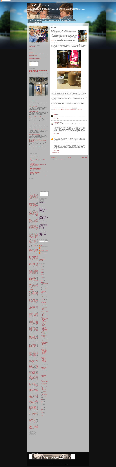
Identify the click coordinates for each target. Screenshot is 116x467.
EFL (37, 229)
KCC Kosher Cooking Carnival (35, 22)
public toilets (32, 420)
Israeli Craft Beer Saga (33, 100)
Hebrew (34, 245)
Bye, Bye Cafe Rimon (33, 106)
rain (34, 422)
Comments (32, 64)
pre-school (36, 416)
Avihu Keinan (35, 211)
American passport (32, 204)
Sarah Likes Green (44, 253)
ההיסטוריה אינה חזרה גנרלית (35, 169)
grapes (36, 390)
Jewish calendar (32, 278)
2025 (42, 266)
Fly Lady (36, 236)
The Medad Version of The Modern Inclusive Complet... (44, 372)
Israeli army (34, 257)
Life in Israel (32, 158)
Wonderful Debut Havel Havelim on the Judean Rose (44, 339)
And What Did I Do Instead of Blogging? (44, 347)
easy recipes (32, 372)
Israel (30, 249)
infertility (34, 395)
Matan (34, 299)
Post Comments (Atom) (60, 159)
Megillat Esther (33, 301)
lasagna (30, 408)
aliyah (30, 316)
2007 (42, 410)
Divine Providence (33, 228)
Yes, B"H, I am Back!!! (44, 355)
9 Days (35, 196)
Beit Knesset (33, 215)
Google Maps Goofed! (44, 368)
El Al (33, 232)
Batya (55, 136)
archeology (31, 320)
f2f (35, 378)
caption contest (32, 335)
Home (30, 20)
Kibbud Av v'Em (35, 285)
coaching (33, 351)
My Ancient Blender (43, 376)
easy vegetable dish (33, 373)
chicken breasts (32, 345)
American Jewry (34, 202)
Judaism (30, 284)
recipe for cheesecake (32, 425)
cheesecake (34, 344)
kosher (32, 402)
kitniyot (36, 401)
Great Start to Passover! (44, 379)
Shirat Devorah (33, 154)
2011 (42, 404)
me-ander (33, 414)
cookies (30, 355)
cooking (34, 355)
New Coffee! (43, 302)
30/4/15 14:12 (56, 118)
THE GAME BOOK (33, 173)
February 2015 (44, 394)
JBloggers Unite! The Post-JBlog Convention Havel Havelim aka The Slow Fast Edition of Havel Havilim (37, 140)
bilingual (30, 329)
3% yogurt (36, 195)
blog (31, 330)
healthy (30, 394)
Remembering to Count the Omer (44, 343)
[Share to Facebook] (75, 108)
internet (30, 396)
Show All (47, 175)
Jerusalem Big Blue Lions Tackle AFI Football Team (33, 263)
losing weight (33, 410)
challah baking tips (33, 343)
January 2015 (44, 396)
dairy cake (32, 360)
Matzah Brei (35, 300)
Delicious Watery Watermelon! (44, 312)
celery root (32, 340)
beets (35, 328)
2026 (42, 264)
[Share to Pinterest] (76, 108)
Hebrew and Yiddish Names (34, 123)
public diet (33, 419)
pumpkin (30, 421)
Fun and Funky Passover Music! (44, 384)
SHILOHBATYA (32, 46)
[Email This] (72, 108)
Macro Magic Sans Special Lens (44, 305)
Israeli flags (31, 258)
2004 (42, 415)
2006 (42, 412)
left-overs (34, 408)
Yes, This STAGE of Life (35, 172)
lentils (30, 409)
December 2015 (45, 283)
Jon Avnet (34, 283)
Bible (30, 219)
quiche (35, 421)
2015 (42, 282)
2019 (42, 275)
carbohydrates (31, 337)
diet (72, 109)
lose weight (35, 409)
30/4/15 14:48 (56, 133)
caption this (32, 336)
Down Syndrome (31, 229)
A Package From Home (32, 197)
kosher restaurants (33, 404)
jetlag (30, 400)
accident (34, 315)
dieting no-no (35, 362)
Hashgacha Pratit (32, 242)
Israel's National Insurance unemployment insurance (33, 251)
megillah (35, 415)
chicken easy (32, 346)
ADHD (30, 198)
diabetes (30, 362)
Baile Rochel (31, 56)
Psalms (32, 306)
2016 (42, 280)
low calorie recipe (32, 412)
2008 (42, 409)
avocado (36, 321)
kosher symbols (33, 406)
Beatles (33, 214)
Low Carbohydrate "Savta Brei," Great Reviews (44, 364)
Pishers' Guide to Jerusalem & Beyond (51, 20)
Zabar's (52, 40)
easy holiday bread (34, 371)
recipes (30, 426)
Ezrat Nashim (35, 233)
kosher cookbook (32, 403)
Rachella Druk (31, 313)
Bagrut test (34, 212)
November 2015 (45, 286)
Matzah (30, 300)
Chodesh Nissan (33, 225)
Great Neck (33, 239)
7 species (31, 196)
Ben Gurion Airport (32, 218)
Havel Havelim (33, 244)
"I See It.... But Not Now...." (35, 155)
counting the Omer (32, 356)
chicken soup (31, 347)
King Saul (33, 286)
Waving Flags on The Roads (44, 333)
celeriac (36, 339)
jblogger (30, 398)
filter (74, 109)
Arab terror (35, 207)
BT (30, 212)
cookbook (34, 354)
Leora (55, 114)
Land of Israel (32, 293)
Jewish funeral (32, 279)
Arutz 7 (30, 210)
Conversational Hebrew (32, 226)
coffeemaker (68, 109)
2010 (42, 406)
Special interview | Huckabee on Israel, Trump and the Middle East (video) (38, 160)
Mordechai (30, 302)
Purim (30, 308)
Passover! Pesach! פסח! (44, 381)
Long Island (34, 294)
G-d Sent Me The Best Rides (43, 324)
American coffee (57, 109)
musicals (30, 416)
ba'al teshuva (32, 322)
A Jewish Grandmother (38, 5)
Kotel (30, 292)
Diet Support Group (33, 227)
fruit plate (30, 384)
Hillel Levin (43, 252)
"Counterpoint (31, 195)
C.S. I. (32, 222)
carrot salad (31, 339)
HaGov (30, 240)
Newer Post (54, 157)
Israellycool (32, 163)
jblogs (34, 398)
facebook (31, 382)
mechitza (30, 415)
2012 (42, 402)
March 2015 (44, 391)
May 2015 (44, 299)
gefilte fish (35, 384)
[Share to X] (74, 108)
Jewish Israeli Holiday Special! (44, 308)
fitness (33, 383)
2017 (42, 279)
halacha (32, 391)
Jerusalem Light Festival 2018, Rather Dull (37, 146)
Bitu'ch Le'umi (31, 221)
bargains (33, 327)
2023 (42, 269)
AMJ (41, 245)
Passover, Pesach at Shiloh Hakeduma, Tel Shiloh (44, 359)
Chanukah (35, 223)
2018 (42, 277)
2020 (42, 274)
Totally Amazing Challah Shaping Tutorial (37, 129)
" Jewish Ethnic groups (32, 194)
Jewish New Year (32, 273)
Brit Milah (36, 221)
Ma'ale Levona (32, 295)
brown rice (34, 331)
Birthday (35, 220)
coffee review (62, 109)
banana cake (35, 326)
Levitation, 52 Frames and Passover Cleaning (44, 388)
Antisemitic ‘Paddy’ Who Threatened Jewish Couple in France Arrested (38, 165)
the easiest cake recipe (33, 111)
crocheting (31, 357)
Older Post (84, 157)
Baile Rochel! (72, 20)
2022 (42, 271)
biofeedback (36, 329)
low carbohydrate (78, 109)
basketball (30, 328)
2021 (42, 272)
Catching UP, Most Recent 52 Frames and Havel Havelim (44, 351)
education (32, 378)
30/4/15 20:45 (56, 150)
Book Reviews (64, 20)
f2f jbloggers (31, 379)
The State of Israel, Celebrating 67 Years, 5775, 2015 (44, 329)
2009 (42, 407)
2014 (42, 399)
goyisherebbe (56, 122)
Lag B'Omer (35, 292)
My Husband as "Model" (44, 336)
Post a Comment (55, 152)
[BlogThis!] (73, 108)
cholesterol (34, 348)
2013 (42, 401)
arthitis (36, 320)
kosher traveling (32, 407)
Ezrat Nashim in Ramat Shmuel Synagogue (33, 235)
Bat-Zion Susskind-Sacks (35, 168)
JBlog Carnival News (38, 20)
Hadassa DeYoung (44, 250)
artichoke (31, 321)
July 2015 (44, 296)
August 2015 (44, 293)
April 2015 (44, 301)
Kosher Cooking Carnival (31, 289)
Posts (31, 62)
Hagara (35, 241)
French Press (34, 237)
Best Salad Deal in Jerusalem (34, 134)
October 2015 (44, 288)
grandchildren (32, 387)
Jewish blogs (32, 277)
